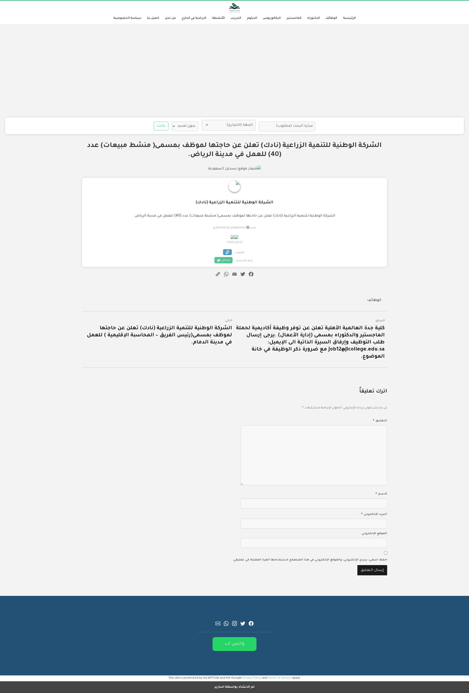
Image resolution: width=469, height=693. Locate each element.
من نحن (170, 18)
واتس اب (235, 643)
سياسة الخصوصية (127, 18)
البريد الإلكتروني (374, 513)
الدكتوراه (313, 18)
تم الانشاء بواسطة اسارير (234, 687)
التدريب (236, 18)
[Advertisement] (234, 71)
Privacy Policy (251, 678)
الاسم (381, 493)
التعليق (380, 420)
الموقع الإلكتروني (374, 533)
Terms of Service (279, 678)
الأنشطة (218, 18)
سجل (226, 260)
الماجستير (294, 18)
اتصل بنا (153, 18)
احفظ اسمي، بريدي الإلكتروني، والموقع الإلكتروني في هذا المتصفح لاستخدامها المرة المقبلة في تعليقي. (310, 560)
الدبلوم (252, 18)
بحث (161, 126)
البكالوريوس (272, 18)
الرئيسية (349, 18)
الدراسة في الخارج (194, 18)
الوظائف (331, 18)
